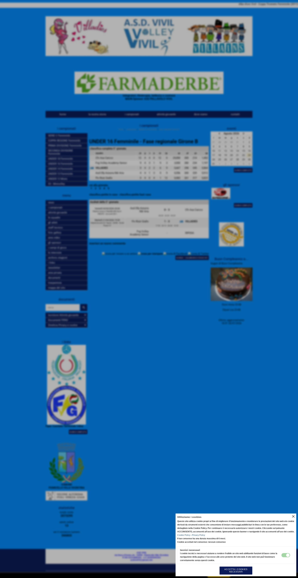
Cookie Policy (183, 535)
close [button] (293, 516)
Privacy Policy (198, 535)
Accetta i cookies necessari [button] (235, 570)
